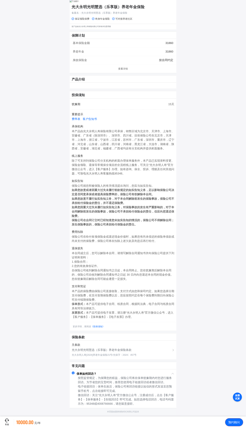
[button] (123, 374)
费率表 (76, 119)
